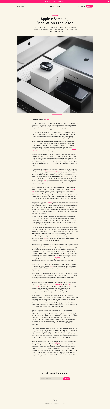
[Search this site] (79, 6)
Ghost (63, 403)
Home (18, 6)
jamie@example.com (55, 378)
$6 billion (57, 343)
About (23, 6)
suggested (57, 257)
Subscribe (89, 6)
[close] (108, 2)
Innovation (55, 15)
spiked (47, 119)
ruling (44, 180)
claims (45, 238)
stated (51, 266)
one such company (42, 323)
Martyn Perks (55, 6)
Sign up (55, 400)
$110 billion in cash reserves (54, 284)
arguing (50, 202)
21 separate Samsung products (53, 171)
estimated (34, 193)
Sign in (83, 6)
